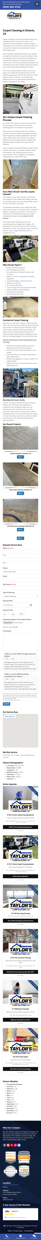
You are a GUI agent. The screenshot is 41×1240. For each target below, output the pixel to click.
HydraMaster (23, 276)
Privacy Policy (16, 700)
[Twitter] (19, 1145)
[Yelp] (11, 1145)
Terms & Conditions (7, 700)
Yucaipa (5, 757)
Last (4, 563)
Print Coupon (20, 830)
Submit (6, 704)
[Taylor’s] (20, 15)
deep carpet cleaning (18, 411)
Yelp (21, 287)
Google (14, 287)
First (4, 555)
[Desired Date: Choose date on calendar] (31, 605)
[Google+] (8, 1145)
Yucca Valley (15, 755)
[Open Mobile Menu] (37, 4)
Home (10, 1231)
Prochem (10, 274)
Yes (7, 659)
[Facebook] (4, 1145)
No (13, 659)
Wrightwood (30, 755)
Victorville (6, 755)
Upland (22, 755)
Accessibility (28, 1231)
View (20, 457)
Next (19, 538)
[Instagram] (15, 1145)
